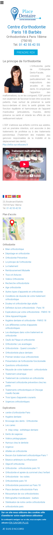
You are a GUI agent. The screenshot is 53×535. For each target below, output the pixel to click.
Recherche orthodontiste (17, 283)
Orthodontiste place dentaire (19, 352)
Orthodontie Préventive (16, 257)
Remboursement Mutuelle (17, 270)
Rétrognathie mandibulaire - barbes (22, 498)
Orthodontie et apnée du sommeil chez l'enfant (27, 472)
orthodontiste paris (14, 506)
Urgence (9, 447)
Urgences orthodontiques (17, 401)
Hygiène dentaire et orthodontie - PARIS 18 (25, 320)
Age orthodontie (13, 287)
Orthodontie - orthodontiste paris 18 (22, 468)
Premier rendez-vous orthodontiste (22, 357)
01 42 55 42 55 (29, 44)
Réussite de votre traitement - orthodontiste (26, 369)
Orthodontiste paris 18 (16, 481)
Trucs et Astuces (13, 275)
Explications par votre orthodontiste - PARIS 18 (27, 312)
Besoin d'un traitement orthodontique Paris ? (26, 455)
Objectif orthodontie (14, 464)
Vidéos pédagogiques (15, 438)
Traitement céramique (15, 374)
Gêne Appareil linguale (15, 316)
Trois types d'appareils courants (20, 397)
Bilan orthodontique (14, 249)
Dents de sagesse (14, 434)
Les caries (10, 425)
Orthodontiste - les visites (17, 476)
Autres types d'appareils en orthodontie (24, 291)
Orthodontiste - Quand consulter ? (21, 348)
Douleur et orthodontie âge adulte (21, 303)
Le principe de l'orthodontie (18, 262)
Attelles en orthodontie (16, 451)
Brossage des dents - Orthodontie (21, 421)
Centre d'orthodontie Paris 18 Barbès (26, 29)
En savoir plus (19, 523)
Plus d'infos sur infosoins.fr (15, 144)
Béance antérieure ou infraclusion (21, 459)
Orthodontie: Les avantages (18, 344)
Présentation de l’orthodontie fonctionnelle (25, 361)
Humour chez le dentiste (16, 442)
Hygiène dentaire (13, 417)
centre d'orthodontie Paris (17, 412)
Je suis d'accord (13, 529)
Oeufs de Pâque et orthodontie (20, 340)
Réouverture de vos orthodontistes (22, 493)
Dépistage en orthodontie (17, 253)
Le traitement (11, 266)
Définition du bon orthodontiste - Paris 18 (24, 308)
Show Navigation (3, 3)
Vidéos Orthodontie (14, 279)
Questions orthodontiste (16, 365)
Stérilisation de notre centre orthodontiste (25, 502)
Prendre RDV (26, 52)
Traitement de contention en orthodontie (24, 378)
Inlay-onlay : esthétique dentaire (23, 430)
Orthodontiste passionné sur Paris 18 (22, 485)
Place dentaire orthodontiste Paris (21, 489)
